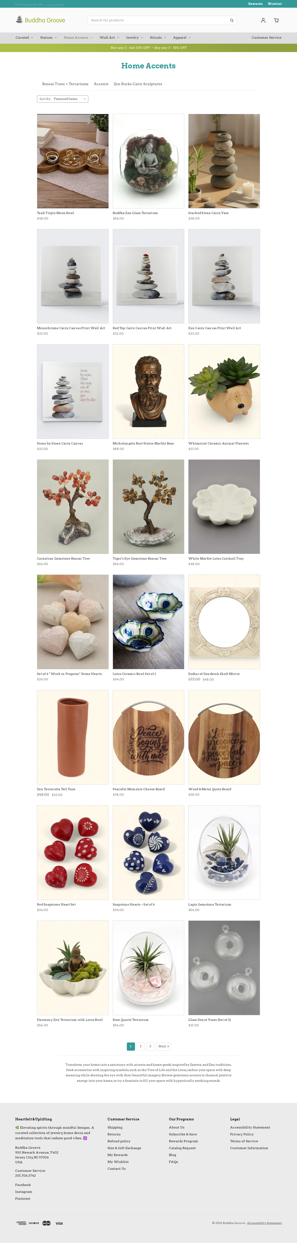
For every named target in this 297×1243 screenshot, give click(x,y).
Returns (114, 1134)
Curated (22, 37)
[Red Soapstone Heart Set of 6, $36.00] (73, 852)
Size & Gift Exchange (124, 1148)
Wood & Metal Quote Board (209, 789)
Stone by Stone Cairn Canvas (60, 443)
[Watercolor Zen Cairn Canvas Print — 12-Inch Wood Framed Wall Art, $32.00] (224, 276)
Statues (46, 37)
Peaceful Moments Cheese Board (139, 789)
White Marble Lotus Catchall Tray (216, 558)
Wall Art (107, 37)
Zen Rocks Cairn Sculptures (138, 84)
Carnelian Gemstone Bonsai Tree (63, 558)
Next (162, 1046)
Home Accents (76, 37)
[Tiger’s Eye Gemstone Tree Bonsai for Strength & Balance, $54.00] (148, 506)
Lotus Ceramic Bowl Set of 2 (134, 674)
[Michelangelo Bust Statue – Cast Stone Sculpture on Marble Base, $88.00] (148, 391)
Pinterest (22, 1199)
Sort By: (45, 99)
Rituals (156, 37)
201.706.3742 (25, 1175)
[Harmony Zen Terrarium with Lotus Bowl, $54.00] (73, 968)
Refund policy (119, 1141)
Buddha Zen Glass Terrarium (135, 213)
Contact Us (116, 1169)
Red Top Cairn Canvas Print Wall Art (142, 328)
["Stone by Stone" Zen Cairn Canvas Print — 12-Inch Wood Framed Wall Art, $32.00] (73, 391)
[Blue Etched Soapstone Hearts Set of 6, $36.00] (148, 852)
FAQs (173, 1162)
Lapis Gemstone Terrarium (209, 904)
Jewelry (132, 37)
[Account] (263, 20)
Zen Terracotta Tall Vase (56, 789)
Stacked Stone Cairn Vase (208, 213)
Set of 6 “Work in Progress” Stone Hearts (69, 674)
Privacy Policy (242, 1134)
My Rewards (117, 1155)
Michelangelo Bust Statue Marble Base (143, 443)
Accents (101, 84)
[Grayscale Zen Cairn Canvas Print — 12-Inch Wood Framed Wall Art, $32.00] (73, 276)
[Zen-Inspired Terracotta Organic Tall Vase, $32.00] (73, 737)
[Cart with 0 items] (276, 20)
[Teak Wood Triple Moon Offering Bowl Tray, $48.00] (73, 161)
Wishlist (275, 4)
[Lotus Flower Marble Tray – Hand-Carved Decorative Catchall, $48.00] (224, 506)
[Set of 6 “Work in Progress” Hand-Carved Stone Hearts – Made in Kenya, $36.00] (73, 622)
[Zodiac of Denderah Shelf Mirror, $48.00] (224, 622)
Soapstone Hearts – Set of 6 (134, 904)
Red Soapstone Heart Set (56, 904)
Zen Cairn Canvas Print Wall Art (214, 328)
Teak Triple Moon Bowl (55, 213)
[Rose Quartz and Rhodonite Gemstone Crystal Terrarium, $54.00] (148, 968)
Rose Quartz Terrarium (131, 1020)
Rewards (255, 4)
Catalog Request (182, 1148)
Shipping (114, 1127)
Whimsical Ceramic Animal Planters (218, 443)
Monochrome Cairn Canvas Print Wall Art (71, 328)
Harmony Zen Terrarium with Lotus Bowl (70, 1020)
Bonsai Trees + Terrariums (65, 84)
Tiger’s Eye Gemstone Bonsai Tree (140, 558)
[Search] (231, 20)
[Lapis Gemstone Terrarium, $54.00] (224, 852)
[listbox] (70, 98)
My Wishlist (118, 1162)
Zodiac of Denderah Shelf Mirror (214, 674)
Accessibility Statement (250, 1127)
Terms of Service (244, 1141)
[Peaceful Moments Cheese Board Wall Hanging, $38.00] (148, 737)
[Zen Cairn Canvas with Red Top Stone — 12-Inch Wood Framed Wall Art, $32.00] (148, 276)
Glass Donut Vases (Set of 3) (209, 1020)
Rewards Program (183, 1141)
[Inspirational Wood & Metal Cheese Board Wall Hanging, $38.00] (224, 737)
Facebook (23, 1185)
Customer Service (266, 37)
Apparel (179, 37)
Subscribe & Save (183, 1134)
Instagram (23, 1192)
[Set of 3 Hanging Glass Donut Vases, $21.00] (224, 968)
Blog (172, 1155)
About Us (176, 1127)
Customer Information (249, 1148)
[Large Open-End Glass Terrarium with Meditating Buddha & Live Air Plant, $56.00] (148, 161)
